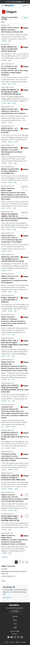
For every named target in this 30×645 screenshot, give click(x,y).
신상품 (9, 41)
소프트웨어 (4, 41)
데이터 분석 (8, 208)
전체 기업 (4, 557)
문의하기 (15, 634)
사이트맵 (23, 642)
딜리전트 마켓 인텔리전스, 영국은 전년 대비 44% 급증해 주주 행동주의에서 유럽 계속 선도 (11, 92)
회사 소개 (11, 642)
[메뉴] (2, 5)
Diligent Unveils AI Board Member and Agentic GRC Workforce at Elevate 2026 (12, 30)
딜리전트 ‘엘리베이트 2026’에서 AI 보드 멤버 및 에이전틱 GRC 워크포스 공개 (9, 49)
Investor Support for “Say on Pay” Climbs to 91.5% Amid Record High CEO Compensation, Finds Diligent (11, 238)
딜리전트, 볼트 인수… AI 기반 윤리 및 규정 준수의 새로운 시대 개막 (9, 130)
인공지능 (10, 141)
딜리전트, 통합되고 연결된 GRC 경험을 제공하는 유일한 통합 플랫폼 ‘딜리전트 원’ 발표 (10, 518)
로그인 (6, 642)
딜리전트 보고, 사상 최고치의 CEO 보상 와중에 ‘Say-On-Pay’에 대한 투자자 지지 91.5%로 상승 (12, 259)
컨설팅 (8, 84)
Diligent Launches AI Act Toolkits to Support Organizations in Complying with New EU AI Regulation (14, 279)
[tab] (15, 616)
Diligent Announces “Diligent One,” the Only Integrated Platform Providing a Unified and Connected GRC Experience (14, 498)
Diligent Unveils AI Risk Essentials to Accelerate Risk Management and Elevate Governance (11, 151)
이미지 (3, 581)
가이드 (15, 624)
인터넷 (8, 334)
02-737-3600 (15, 631)
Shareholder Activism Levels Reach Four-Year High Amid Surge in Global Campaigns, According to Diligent (14, 457)
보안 (9, 379)
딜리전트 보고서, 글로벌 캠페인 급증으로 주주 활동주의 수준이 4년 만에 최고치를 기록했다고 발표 (13, 478)
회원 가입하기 (7, 598)
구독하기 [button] (24, 17)
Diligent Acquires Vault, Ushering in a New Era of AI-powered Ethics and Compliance (13, 111)
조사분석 (14, 84)
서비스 (15, 620)
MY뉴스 (9, 592)
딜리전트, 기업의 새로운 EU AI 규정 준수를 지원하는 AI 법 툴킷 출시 (9, 300)
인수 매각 (10, 122)
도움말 (15, 628)
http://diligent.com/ (9, 576)
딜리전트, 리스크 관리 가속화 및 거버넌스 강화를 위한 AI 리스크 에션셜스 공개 (10, 171)
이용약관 (17, 642)
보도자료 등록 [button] (15, 611)
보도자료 (15, 616)
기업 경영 (4, 84)
